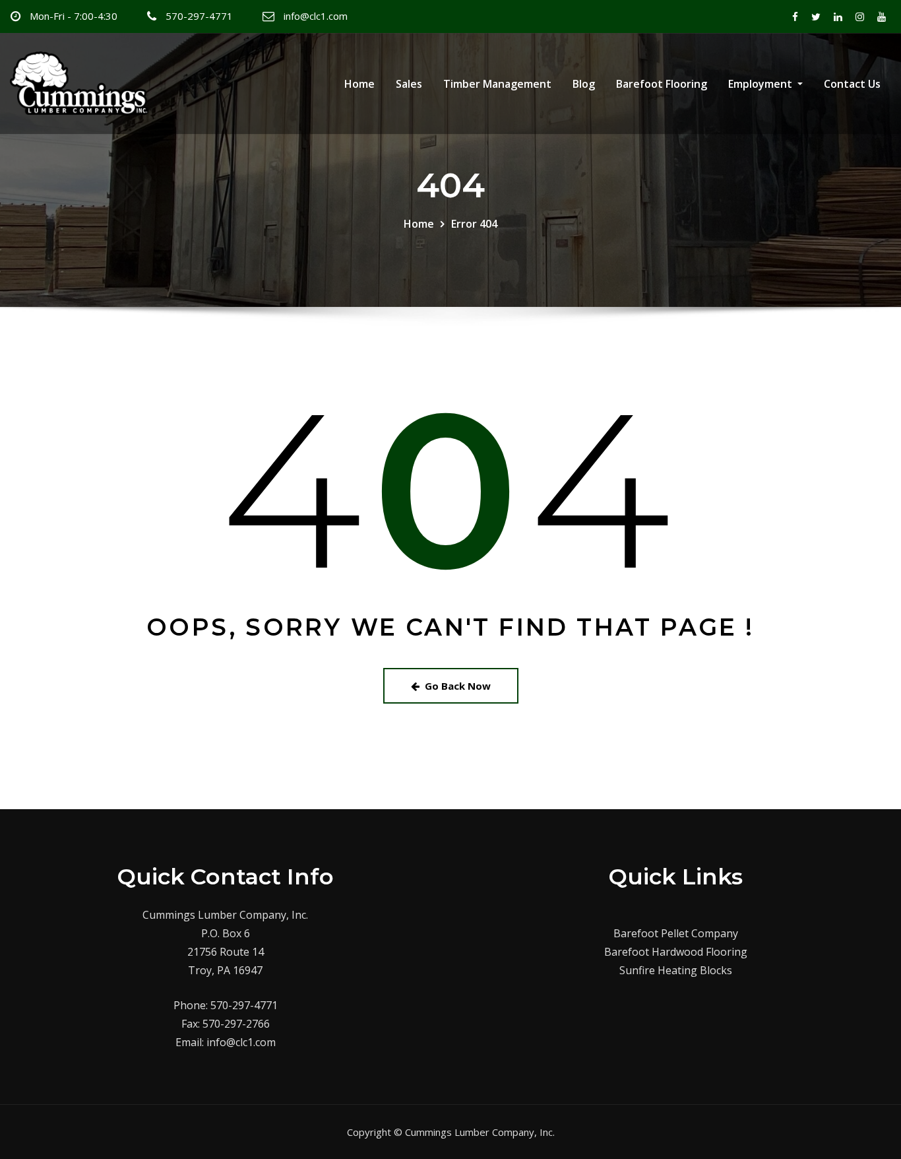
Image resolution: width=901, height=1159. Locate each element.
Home (359, 84)
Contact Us (852, 84)
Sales (409, 84)
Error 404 (474, 223)
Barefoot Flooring (661, 84)
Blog (584, 84)
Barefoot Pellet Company (675, 933)
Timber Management (497, 84)
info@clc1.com (316, 15)
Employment (761, 84)
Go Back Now (458, 685)
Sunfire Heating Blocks (675, 970)
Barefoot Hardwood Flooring (675, 951)
